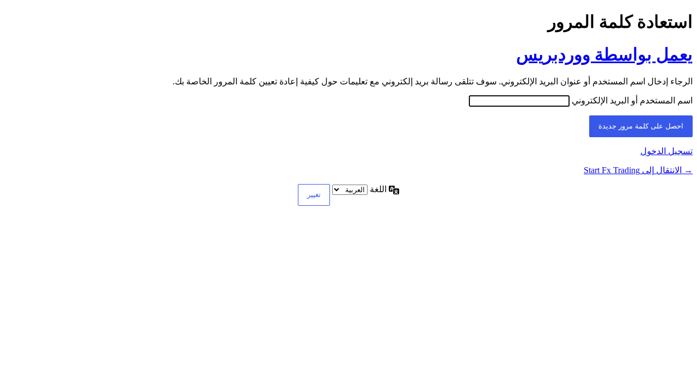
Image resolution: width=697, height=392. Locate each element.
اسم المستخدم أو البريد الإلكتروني (632, 100)
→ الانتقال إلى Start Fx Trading (638, 170)
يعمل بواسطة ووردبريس (604, 54)
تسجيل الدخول (666, 151)
